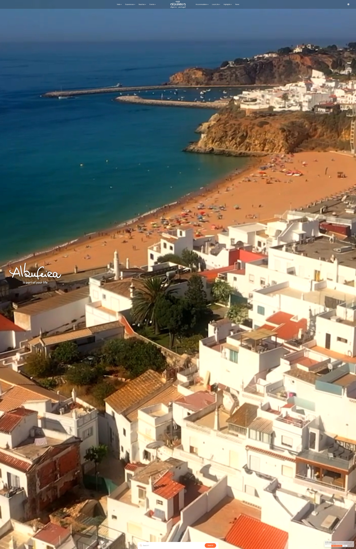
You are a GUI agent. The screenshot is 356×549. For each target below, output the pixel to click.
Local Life (215, 4)
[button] (348, 4)
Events (151, 4)
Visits (118, 4)
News (237, 4)
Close (345, 545)
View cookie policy (336, 545)
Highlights (227, 4)
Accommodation (201, 4)
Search (210, 545)
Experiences (129, 4)
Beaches (142, 4)
